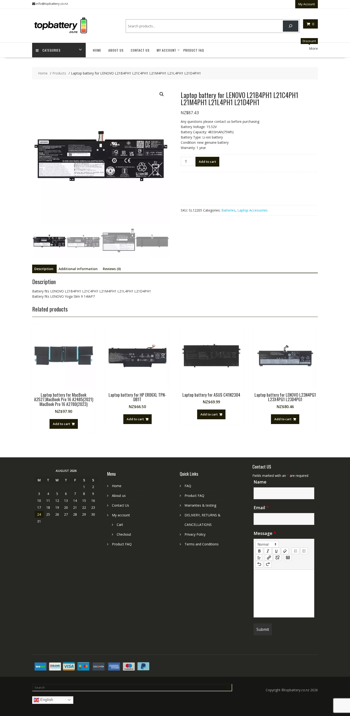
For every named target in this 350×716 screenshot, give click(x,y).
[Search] (290, 26)
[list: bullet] (304, 551)
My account (166, 50)
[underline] (276, 551)
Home (97, 50)
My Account (306, 4)
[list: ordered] (295, 551)
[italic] (268, 551)
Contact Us (140, 50)
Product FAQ (193, 50)
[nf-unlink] (277, 557)
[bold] (259, 551)
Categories (51, 50)
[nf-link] (269, 557)
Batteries (228, 210)
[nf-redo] (268, 564)
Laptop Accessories (252, 210)
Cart (120, 524)
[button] (161, 94)
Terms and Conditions (202, 544)
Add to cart (207, 161)
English (46, 700)
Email (261, 507)
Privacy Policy (195, 534)
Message (265, 533)
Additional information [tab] (78, 269)
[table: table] (288, 557)
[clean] (285, 551)
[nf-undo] (259, 564)
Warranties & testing (200, 505)
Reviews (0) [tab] (112, 269)
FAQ (188, 486)
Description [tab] (43, 269)
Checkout (124, 534)
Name (260, 482)
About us (116, 50)
